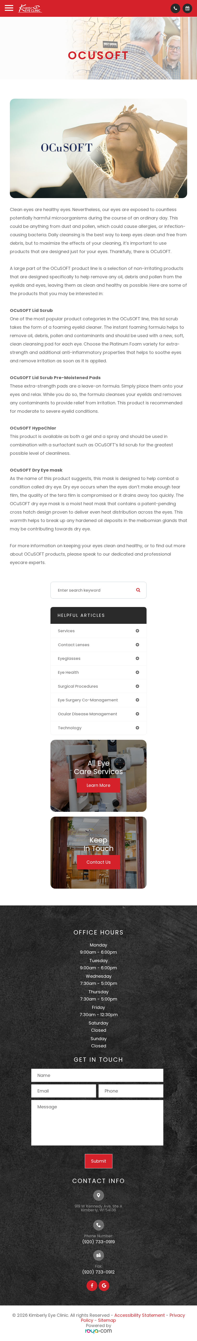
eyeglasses (69, 658)
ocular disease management (87, 714)
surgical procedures (78, 686)
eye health (68, 672)
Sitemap (107, 1320)
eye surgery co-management (88, 700)
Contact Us (98, 862)
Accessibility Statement (139, 1315)
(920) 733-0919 (98, 1242)
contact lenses (73, 645)
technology (69, 728)
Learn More (98, 785)
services (66, 631)
